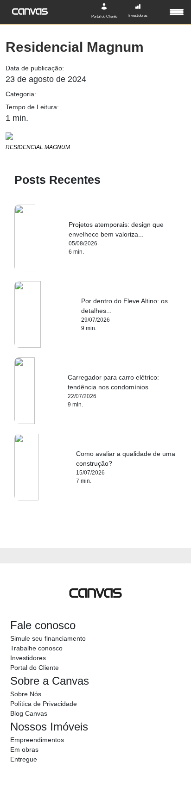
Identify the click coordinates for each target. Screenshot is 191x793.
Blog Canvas (28, 713)
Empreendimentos (37, 739)
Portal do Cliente (34, 667)
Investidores (28, 658)
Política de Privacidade (43, 703)
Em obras (24, 749)
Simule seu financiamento (48, 638)
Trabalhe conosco (36, 648)
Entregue (23, 759)
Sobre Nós (25, 694)
